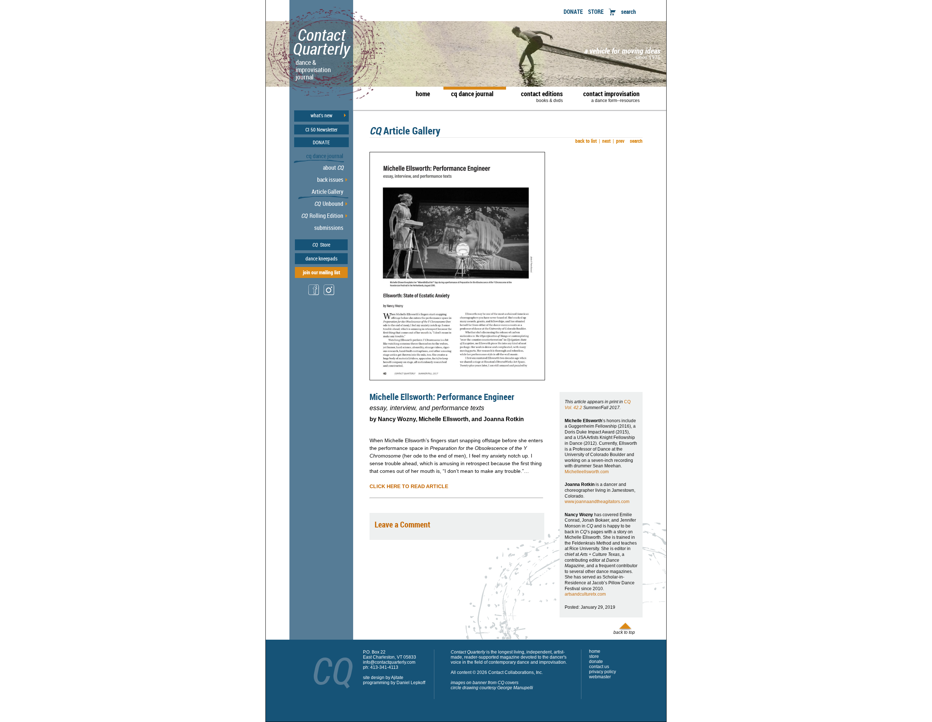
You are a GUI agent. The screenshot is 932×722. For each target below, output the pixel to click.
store (594, 656)
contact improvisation (611, 96)
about (333, 167)
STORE (596, 12)
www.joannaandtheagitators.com (597, 501)
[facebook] (314, 294)
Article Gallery (327, 192)
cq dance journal (472, 93)
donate (596, 661)
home (423, 93)
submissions (328, 228)
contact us (599, 666)
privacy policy (602, 671)
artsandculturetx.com (585, 594)
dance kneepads (321, 258)
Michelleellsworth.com (587, 471)
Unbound (328, 204)
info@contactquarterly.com (389, 662)
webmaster (600, 676)
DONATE (573, 12)
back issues (330, 180)
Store (321, 244)
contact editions (542, 96)
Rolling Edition (322, 216)
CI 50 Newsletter (321, 130)
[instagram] (329, 294)
